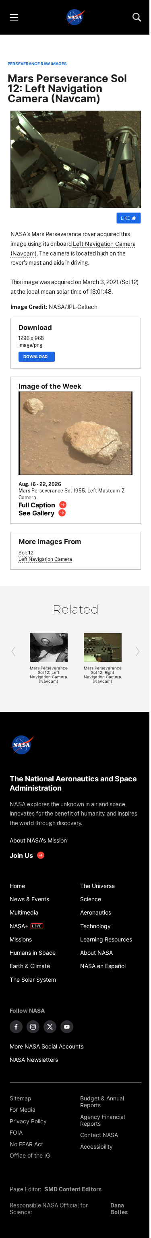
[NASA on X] (49, 1026)
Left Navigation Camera (45, 559)
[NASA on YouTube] (66, 1026)
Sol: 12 (26, 553)
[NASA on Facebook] (16, 1026)
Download (36, 356)
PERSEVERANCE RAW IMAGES (37, 64)
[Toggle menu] (13, 17)
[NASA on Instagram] (33, 1026)
